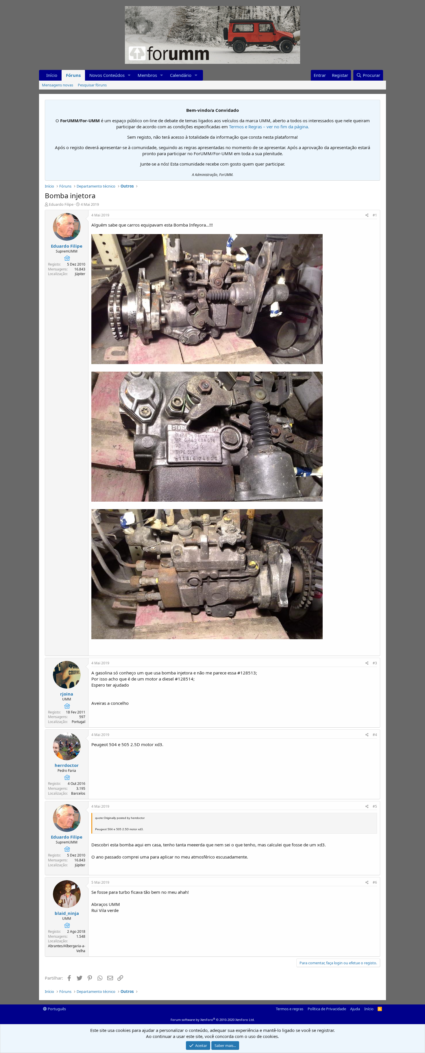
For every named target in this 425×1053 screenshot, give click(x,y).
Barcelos (78, 793)
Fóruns (73, 75)
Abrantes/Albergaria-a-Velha (66, 948)
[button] (129, 75)
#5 (375, 806)
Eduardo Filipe (61, 204)
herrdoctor (67, 765)
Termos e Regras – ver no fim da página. (269, 126)
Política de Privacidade (327, 1008)
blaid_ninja (67, 913)
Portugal (78, 721)
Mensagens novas (57, 85)
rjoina (66, 694)
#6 (375, 882)
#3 (375, 663)
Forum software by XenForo (213, 1019)
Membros (147, 75)
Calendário (180, 75)
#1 (375, 215)
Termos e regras (289, 1008)
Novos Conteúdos (107, 75)
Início (51, 75)
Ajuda (355, 1008)
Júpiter (80, 273)
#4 (375, 734)
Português (56, 1008)
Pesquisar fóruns (92, 85)
